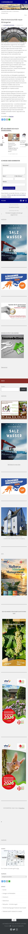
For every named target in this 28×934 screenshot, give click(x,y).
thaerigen (11, 116)
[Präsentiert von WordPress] (10, 925)
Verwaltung (4, 13)
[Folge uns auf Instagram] (26, 201)
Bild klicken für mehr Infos (14, 464)
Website (5, 181)
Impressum (5, 897)
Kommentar (6, 165)
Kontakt (4, 890)
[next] (26, 145)
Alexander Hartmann (8, 25)
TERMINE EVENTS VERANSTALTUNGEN (12, 911)
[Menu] (26, 2)
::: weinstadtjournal (7, 2)
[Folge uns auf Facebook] (21, 201)
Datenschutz (6, 900)
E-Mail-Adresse (18, 176)
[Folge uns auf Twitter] (23, 201)
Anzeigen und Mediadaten (9, 893)
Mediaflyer (21, 808)
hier (18, 868)
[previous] (1, 145)
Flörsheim (15, 11)
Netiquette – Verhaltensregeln (10, 904)
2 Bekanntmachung (6, 11)
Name (4, 176)
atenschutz (4, 367)
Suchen (3, 386)
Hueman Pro (21, 926)
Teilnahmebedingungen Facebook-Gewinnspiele (14, 908)
